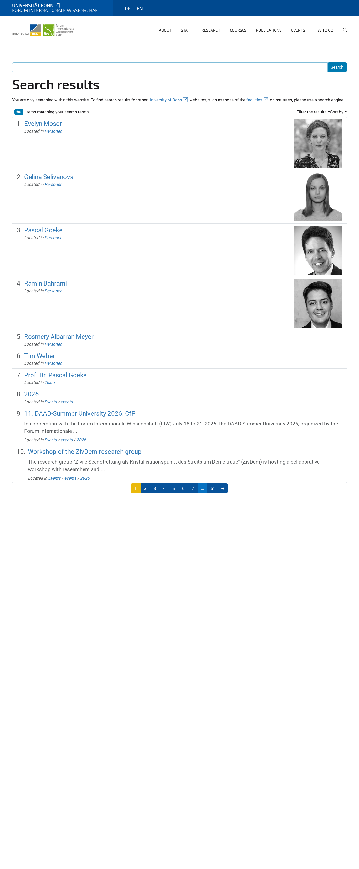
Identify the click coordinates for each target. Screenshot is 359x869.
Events (298, 30)
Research (210, 30)
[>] (223, 488)
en (140, 8)
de (128, 8)
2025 (85, 478)
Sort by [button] (336, 111)
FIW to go (324, 30)
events (67, 401)
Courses (238, 30)
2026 (31, 394)
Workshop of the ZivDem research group (85, 451)
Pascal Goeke (43, 230)
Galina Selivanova (49, 176)
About (165, 30)
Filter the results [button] (312, 111)
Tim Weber (39, 356)
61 (213, 488)
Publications (269, 30)
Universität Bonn (32, 5)
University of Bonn (165, 99)
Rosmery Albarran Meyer (59, 336)
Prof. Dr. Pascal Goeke (55, 375)
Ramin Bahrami (45, 283)
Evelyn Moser (43, 123)
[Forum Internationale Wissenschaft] (43, 29)
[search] (343, 33)
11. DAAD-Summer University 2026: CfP (79, 413)
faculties (254, 99)
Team (49, 382)
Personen (53, 131)
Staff (186, 30)
